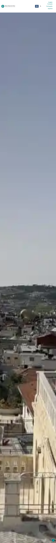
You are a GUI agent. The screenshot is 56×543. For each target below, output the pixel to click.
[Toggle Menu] (37, 6)
